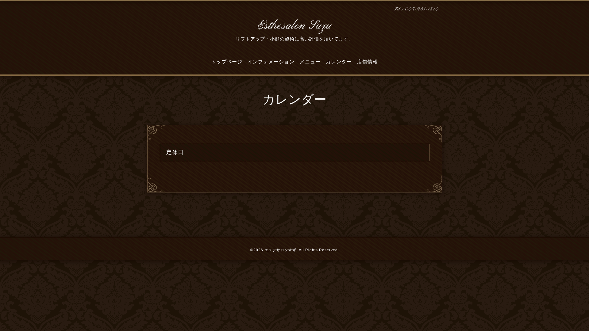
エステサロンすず (280, 250)
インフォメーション (271, 61)
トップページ (226, 61)
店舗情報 (367, 61)
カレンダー (339, 61)
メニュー (310, 61)
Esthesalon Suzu (294, 25)
